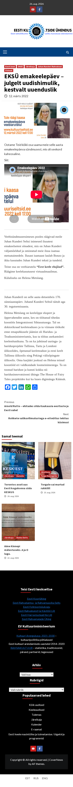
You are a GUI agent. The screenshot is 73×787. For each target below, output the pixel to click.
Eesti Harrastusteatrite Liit (36, 614)
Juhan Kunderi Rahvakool (50, 66)
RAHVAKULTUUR (22, 647)
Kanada (20, 476)
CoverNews (56, 759)
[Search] (67, 52)
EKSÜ (20, 66)
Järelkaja (30, 66)
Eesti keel (10, 66)
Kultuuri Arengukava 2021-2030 (35, 635)
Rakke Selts (22, 537)
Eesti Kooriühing (36, 598)
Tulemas (36, 714)
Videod (8, 70)
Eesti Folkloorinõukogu (36, 606)
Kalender (36, 724)
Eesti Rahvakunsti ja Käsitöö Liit (36, 610)
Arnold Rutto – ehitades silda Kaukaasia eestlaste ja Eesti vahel (36, 406)
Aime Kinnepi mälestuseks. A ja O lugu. (16, 549)
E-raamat (36, 729)
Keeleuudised (36, 709)
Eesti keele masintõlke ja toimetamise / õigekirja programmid (36, 736)
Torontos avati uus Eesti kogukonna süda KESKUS (18, 488)
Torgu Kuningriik (49, 476)
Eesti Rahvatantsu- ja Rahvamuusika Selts (36, 602)
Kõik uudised (36, 704)
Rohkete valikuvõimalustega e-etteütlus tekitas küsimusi (38, 418)
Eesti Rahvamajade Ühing (36, 619)
